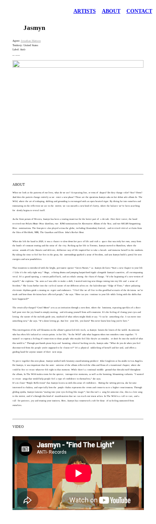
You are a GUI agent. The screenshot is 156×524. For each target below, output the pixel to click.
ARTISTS (84, 11)
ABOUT (111, 11)
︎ (19, 54)
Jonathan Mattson (31, 40)
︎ (17, 54)
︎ (13, 54)
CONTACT (139, 11)
